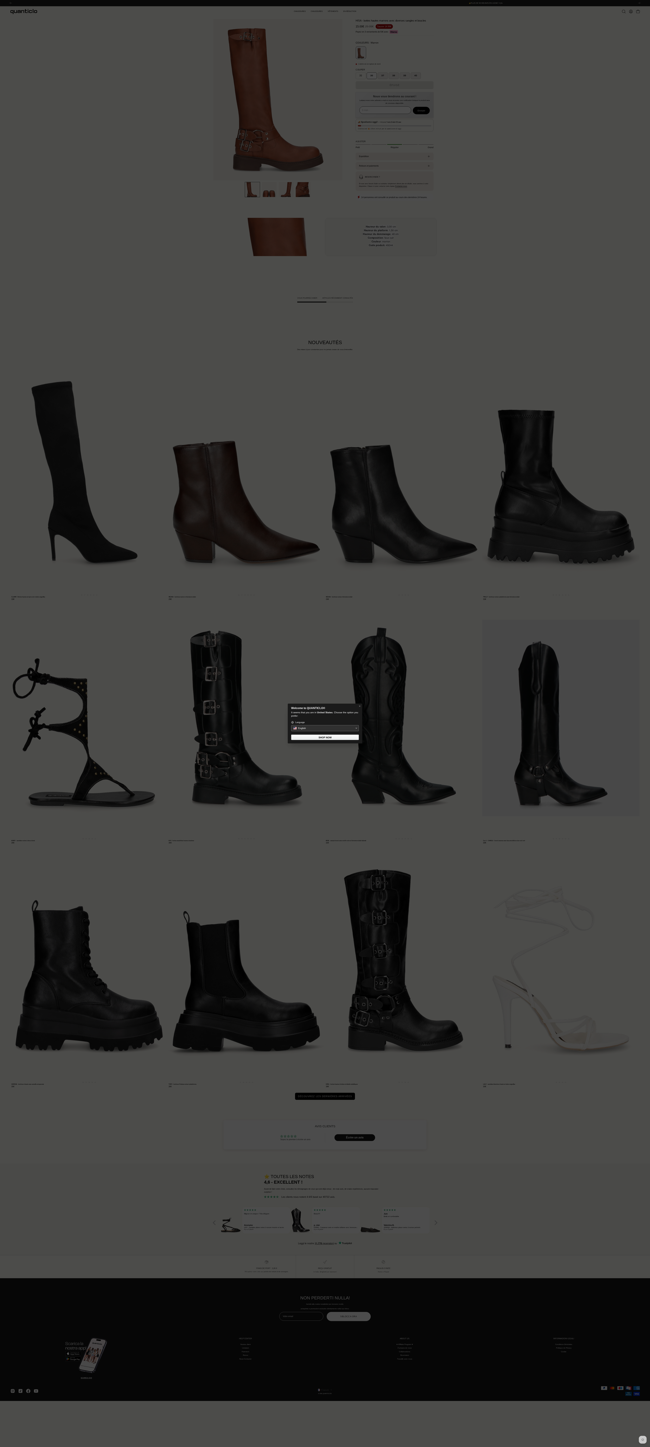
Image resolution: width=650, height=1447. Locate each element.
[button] (325, 728)
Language (300, 722)
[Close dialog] (360, 706)
